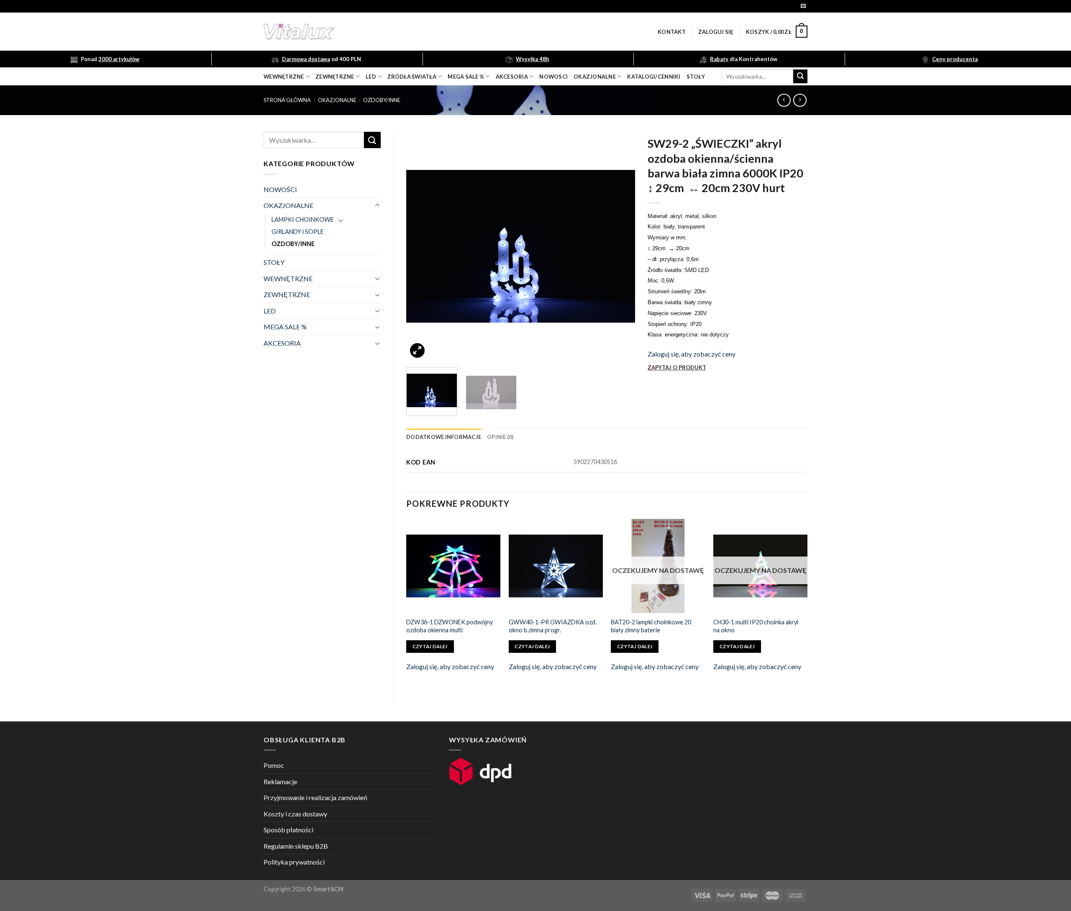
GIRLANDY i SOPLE (298, 231)
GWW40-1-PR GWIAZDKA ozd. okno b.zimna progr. (553, 626)
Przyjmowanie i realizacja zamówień (315, 797)
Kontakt (672, 31)
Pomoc (274, 765)
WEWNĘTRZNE (288, 278)
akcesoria (512, 76)
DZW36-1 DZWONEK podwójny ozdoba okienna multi (449, 626)
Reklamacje (280, 781)
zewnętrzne (334, 76)
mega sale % (466, 76)
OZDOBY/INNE (381, 100)
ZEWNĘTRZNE (287, 294)
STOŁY (274, 262)
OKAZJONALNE (595, 76)
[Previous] (421, 246)
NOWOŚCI (280, 189)
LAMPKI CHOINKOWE (303, 219)
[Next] (620, 246)
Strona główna (287, 100)
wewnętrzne (284, 76)
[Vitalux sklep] (410, 31)
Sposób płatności (288, 830)
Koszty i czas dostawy (295, 814)
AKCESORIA (282, 343)
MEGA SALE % (285, 327)
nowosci (553, 76)
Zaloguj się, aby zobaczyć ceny (691, 354)
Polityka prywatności (294, 862)
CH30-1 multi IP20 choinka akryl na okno (755, 626)
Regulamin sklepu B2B (296, 846)
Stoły (696, 76)
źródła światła (411, 76)
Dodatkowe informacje (443, 437)
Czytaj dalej (430, 646)
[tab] (443, 437)
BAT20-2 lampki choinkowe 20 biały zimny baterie (651, 626)
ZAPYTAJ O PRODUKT (677, 367)
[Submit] (800, 76)
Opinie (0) (500, 437)
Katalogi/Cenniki (653, 76)
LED (371, 76)
